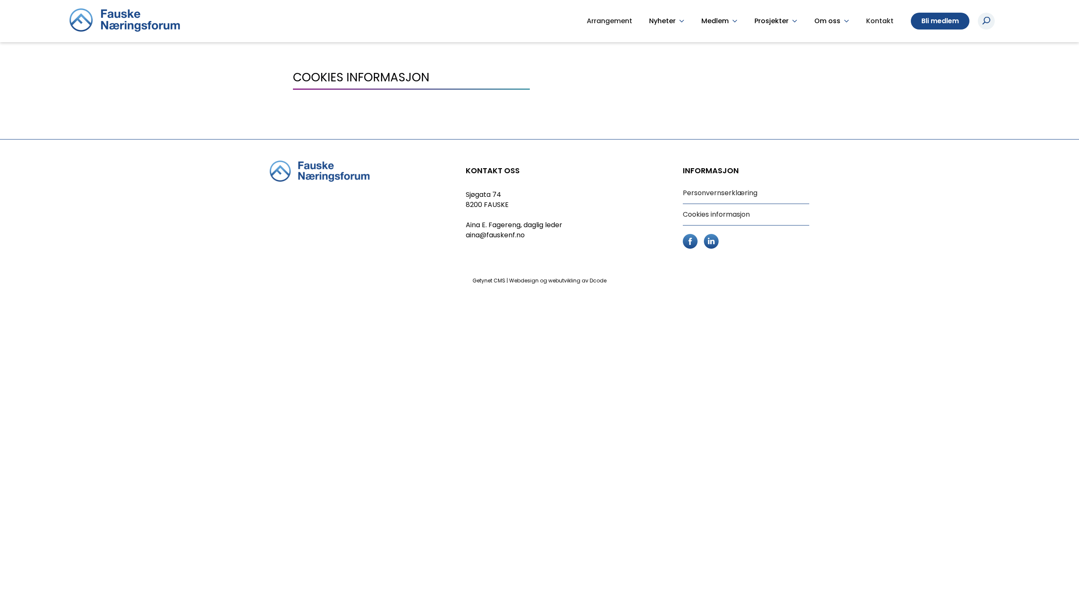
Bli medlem (940, 21)
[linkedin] (711, 240)
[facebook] (690, 240)
